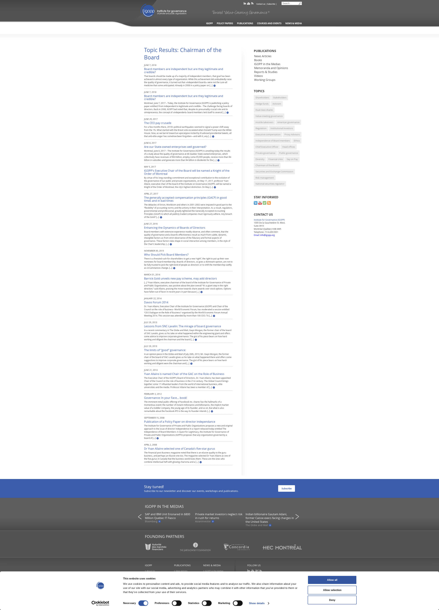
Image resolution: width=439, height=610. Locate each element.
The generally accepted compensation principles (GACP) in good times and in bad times (185, 199)
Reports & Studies (265, 72)
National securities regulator (270, 183)
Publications (245, 23)
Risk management (265, 177)
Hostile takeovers (264, 122)
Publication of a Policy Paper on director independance (179, 422)
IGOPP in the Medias (267, 64)
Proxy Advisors (292, 134)
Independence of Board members (273, 140)
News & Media (293, 23)
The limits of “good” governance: (165, 350)
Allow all (332, 579)
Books (258, 60)
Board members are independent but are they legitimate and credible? (183, 70)
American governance (288, 122)
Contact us (260, 4)
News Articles (262, 56)
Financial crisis (275, 159)
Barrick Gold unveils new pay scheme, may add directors (180, 278)
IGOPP (164, 10)
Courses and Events (269, 23)
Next (298, 517)
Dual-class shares (264, 109)
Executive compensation (268, 134)
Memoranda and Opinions (271, 68)
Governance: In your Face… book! (165, 398)
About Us (151, 570)
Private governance (265, 153)
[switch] (177, 603)
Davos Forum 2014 (156, 302)
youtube (248, 4)
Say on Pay (292, 159)
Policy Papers (225, 23)
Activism (276, 103)
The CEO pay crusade (157, 123)
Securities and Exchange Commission (274, 171)
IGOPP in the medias (214, 570)
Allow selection (332, 590)
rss (252, 4)
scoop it (257, 570)
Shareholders (262, 97)
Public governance (288, 153)
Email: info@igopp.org (264, 235)
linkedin (245, 4)
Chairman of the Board (267, 165)
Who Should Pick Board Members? (166, 254)
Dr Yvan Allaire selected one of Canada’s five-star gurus (179, 449)
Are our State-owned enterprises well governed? (175, 147)
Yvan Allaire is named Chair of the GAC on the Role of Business (184, 374)
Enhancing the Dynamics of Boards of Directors (174, 228)
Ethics (297, 140)
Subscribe (271, 4)
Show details (257, 603)
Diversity (260, 159)
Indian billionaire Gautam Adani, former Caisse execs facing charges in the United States (270, 518)
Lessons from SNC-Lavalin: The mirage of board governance (182, 326)
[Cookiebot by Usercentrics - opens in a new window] (100, 603)
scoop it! (264, 203)
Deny (332, 599)
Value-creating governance (269, 116)
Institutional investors (281, 128)
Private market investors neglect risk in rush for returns (218, 516)
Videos (259, 76)
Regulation (261, 128)
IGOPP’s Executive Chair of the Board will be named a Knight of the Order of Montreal (186, 172)
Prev (141, 517)
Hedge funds (262, 103)
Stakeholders (279, 97)
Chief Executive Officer (267, 146)
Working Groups (264, 79)
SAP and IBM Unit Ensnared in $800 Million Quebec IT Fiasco (167, 516)
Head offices (288, 146)
